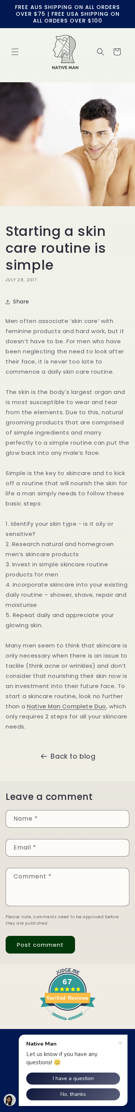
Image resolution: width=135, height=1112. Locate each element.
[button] (15, 52)
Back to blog (73, 756)
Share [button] (21, 301)
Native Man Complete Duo (66, 706)
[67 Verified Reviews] (67, 1024)
